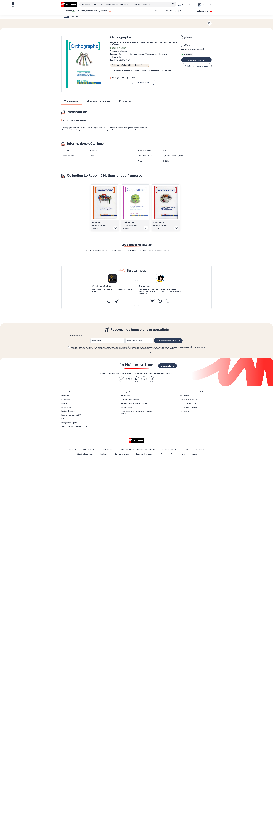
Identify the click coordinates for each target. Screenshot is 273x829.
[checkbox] (69, 347)
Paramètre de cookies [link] (170, 449)
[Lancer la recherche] (173, 4)
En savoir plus (116, 353)
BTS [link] (62, 419)
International (184, 411)
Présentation (72, 101)
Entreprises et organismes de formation (195, 392)
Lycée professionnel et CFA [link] (71, 415)
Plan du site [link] (72, 449)
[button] (83, 64)
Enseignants (66, 392)
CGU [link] (160, 454)
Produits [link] (194, 454)
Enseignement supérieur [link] (69, 423)
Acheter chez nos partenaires (196, 66)
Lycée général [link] (66, 407)
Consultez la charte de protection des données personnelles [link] (142, 353)
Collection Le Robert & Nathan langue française (130, 65)
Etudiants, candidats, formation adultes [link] (134, 403)
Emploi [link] (187, 449)
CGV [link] (170, 454)
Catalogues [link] (104, 454)
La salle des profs (202, 11)
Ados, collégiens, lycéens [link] (130, 399)
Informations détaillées (100, 101)
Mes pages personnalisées (165, 11)
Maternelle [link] (65, 396)
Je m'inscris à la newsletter (167, 341)
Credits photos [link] (107, 449)
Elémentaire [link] (65, 399)
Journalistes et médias (188, 407)
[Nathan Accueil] (69, 4)
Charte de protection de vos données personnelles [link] (137, 449)
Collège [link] (64, 403)
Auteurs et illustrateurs (188, 399)
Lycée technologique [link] (68, 411)
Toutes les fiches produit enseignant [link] (74, 426)
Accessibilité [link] (200, 449)
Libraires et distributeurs (189, 403)
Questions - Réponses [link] (144, 454)
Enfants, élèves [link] (126, 396)
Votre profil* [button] (96, 341)
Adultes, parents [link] (126, 407)
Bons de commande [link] (122, 454)
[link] (108, 301)
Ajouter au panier (194, 60)
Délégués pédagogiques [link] (84, 454)
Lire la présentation (142, 82)
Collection (126, 101)
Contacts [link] (182, 454)
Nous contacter (185, 11)
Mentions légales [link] (89, 449)
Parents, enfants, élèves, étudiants (134, 392)
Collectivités (184, 396)
